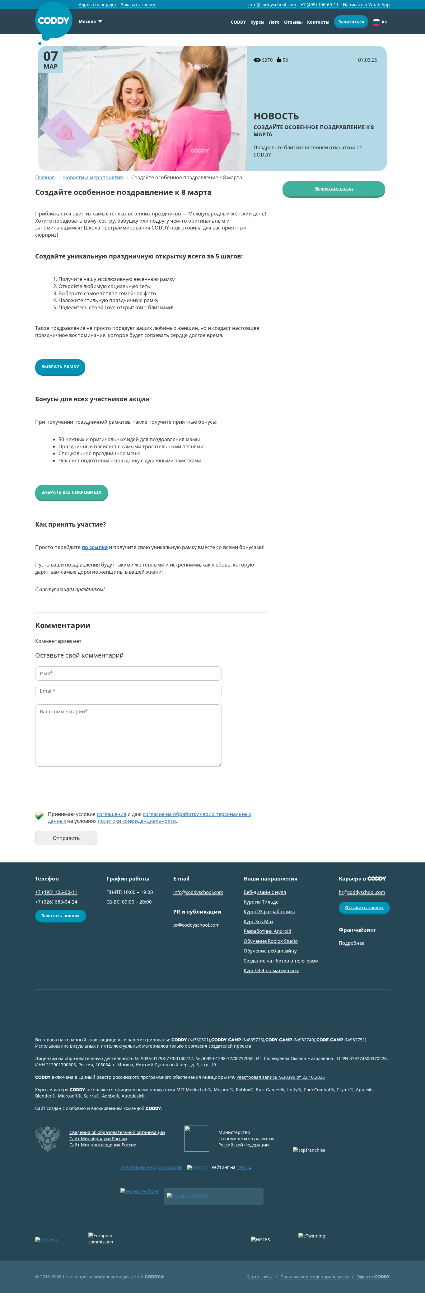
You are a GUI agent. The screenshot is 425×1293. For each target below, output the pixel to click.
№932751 (355, 1040)
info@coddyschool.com (272, 4)
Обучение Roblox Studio (271, 941)
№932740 (304, 1040)
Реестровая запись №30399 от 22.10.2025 (280, 1077)
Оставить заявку (364, 907)
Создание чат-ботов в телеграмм (281, 961)
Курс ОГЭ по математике (271, 970)
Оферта (373, 1277)
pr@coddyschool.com (196, 925)
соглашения (111, 814)
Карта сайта (259, 1277)
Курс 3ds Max (258, 921)
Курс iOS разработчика (269, 911)
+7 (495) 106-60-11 (320, 4)
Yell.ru (243, 1167)
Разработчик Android (267, 931)
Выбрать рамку (60, 366)
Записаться (351, 22)
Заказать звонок (138, 4)
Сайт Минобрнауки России (98, 1138)
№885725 (253, 1040)
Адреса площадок (98, 4)
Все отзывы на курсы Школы (151, 1167)
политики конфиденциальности (137, 821)
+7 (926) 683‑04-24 (56, 902)
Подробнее (351, 943)
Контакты (318, 22)
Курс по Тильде (261, 902)
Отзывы (293, 22)
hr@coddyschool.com (362, 892)
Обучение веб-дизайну (270, 951)
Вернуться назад (334, 188)
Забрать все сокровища (71, 492)
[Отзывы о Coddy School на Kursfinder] (214, 1196)
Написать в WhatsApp (366, 4)
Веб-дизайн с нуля (265, 892)
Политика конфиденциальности (314, 1277)
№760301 (199, 1040)
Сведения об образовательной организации (117, 1132)
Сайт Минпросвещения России (103, 1145)
